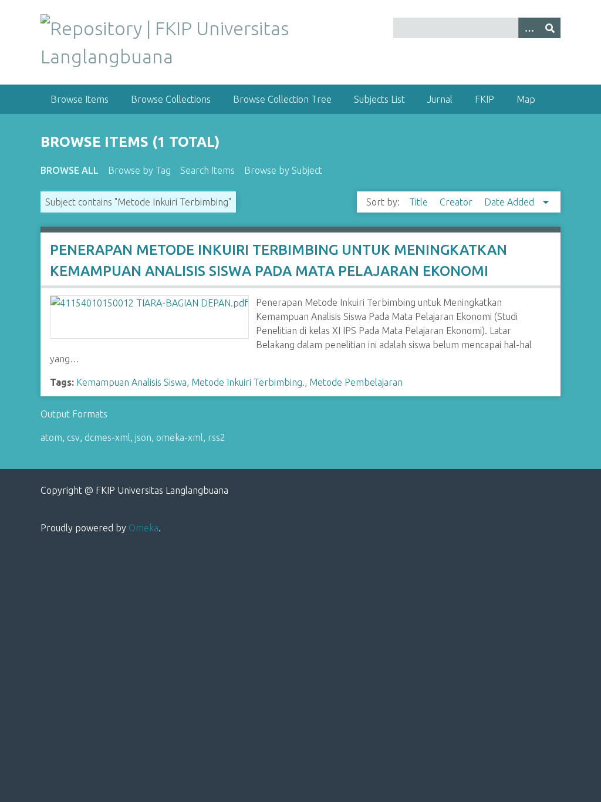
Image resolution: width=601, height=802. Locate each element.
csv (73, 437)
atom (51, 437)
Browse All (69, 170)
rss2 (216, 437)
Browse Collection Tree (282, 99)
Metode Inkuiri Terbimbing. (248, 382)
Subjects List (379, 99)
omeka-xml (179, 437)
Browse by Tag (139, 170)
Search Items (207, 170)
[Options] (528, 28)
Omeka (143, 528)
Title (419, 202)
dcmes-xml (107, 437)
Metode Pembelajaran (356, 382)
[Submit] (550, 28)
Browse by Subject (283, 170)
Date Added (510, 202)
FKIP (484, 99)
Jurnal (440, 99)
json (143, 437)
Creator (457, 202)
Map (525, 99)
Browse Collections (171, 99)
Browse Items (79, 99)
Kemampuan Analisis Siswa (131, 382)
